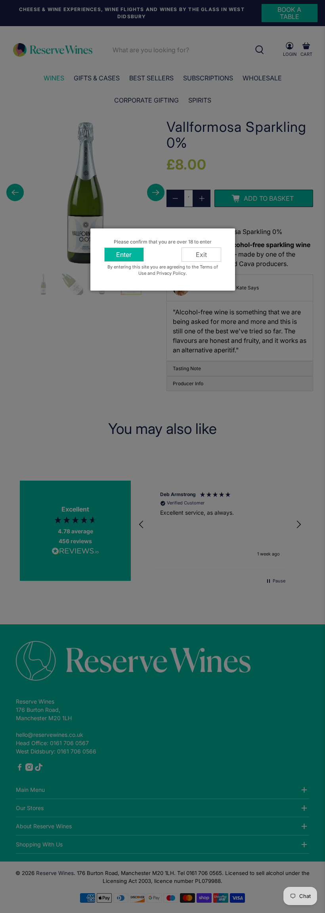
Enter (124, 255)
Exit (201, 255)
